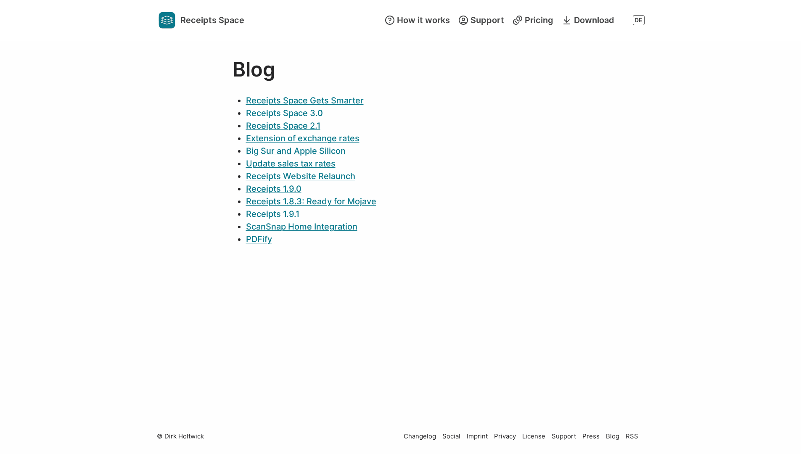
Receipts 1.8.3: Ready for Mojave (311, 201)
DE (638, 20)
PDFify (259, 239)
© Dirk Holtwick (180, 436)
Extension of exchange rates (303, 138)
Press (591, 436)
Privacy (505, 436)
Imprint (477, 436)
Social (451, 436)
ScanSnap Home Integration (301, 227)
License (533, 436)
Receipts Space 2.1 (283, 126)
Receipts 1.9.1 (272, 214)
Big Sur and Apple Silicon (296, 151)
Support (564, 436)
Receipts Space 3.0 (284, 113)
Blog (612, 436)
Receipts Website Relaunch (300, 176)
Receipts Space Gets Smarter (305, 100)
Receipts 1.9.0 (273, 189)
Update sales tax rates (291, 163)
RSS (632, 436)
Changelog (420, 436)
